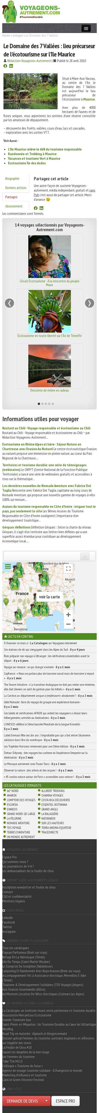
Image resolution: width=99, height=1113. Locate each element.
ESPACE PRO (65, 1101)
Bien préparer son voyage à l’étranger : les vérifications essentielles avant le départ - (46, 658)
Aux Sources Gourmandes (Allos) (23, 989)
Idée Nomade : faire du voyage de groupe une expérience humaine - (42, 704)
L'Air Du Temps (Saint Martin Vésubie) (26, 961)
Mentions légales (13, 901)
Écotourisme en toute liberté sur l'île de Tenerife (49, 335)
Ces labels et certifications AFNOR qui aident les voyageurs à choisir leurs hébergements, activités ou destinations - (45, 715)
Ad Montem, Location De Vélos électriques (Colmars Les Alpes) (43, 994)
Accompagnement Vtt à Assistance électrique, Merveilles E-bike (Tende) (44, 977)
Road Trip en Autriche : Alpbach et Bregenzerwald (34, 1033)
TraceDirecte (49, 832)
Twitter (7, 926)
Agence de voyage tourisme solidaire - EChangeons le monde (42, 1070)
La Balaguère (49, 814)
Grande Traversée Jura (16, 1019)
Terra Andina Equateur (56, 828)
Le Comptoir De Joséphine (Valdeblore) (27, 966)
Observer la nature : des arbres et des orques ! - (38, 770)
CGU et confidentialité (17, 896)
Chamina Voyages (52, 795)
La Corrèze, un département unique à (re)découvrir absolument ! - (48, 696)
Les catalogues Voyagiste (22, 785)
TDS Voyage (14, 828)
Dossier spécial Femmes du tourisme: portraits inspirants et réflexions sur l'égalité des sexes (48, 1040)
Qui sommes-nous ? (15, 861)
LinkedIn (7, 917)
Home (6, 35)
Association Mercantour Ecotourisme (26, 1015)
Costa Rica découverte (55, 800)
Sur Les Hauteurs (52, 823)
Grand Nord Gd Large (21, 814)
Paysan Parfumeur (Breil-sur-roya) (24, 952)
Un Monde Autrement (21, 837)
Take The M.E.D (12, 1061)
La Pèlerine (14, 818)
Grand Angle (49, 809)
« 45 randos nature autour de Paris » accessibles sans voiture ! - (47, 777)
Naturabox (48, 818)
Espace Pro (9, 857)
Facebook (8, 922)
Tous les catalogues (15, 947)
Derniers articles (15, 187)
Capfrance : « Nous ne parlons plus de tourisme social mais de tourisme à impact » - (49, 675)
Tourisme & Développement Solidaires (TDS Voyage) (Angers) (42, 984)
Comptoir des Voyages (21, 800)
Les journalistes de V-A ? (18, 866)
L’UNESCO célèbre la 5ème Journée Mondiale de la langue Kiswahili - (42, 726)
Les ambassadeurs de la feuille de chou (28, 870)
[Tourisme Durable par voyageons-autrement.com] (31, 11)
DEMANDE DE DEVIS (22, 1101)
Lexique (18, 35)
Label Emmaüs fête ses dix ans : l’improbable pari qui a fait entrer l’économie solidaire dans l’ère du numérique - (47, 737)
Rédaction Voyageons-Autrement (29, 60)
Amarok (12, 795)
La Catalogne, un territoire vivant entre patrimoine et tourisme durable (49, 1010)
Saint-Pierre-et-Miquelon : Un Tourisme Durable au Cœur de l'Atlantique (49, 1024)
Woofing (7, 1029)
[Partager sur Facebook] (5, 66)
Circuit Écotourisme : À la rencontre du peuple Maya (49, 283)
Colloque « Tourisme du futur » (22, 1065)
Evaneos (12, 809)
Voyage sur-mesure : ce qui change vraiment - (37, 667)
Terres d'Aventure (18, 832)
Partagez (11, 197)
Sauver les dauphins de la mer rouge (25, 1052)
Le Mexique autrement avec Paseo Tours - (35, 764)
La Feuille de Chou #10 (17, 1047)
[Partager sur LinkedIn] (11, 66)
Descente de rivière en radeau (49, 390)
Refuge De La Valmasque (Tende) (23, 957)
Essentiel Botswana (54, 805)
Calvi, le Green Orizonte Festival (23, 1079)
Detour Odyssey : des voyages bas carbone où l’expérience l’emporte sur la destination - (45, 755)
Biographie (12, 178)
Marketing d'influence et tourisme (24, 1075)
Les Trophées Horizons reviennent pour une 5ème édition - (44, 746)
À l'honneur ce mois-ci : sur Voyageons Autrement (40, 643)
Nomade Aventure (18, 823)
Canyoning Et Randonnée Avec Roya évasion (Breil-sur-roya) (41, 970)
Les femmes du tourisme (18, 1056)
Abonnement (14, 206)
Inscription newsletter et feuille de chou (28, 887)
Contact (7, 891)
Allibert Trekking (52, 791)
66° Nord (13, 791)
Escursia (12, 805)
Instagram (9, 931)
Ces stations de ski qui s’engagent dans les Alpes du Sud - (44, 649)
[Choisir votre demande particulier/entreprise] (46, 1101)
